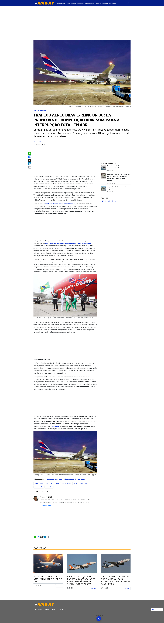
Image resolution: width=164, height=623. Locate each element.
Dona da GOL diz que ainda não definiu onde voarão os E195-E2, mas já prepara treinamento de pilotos (81, 580)
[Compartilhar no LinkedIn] (112, 201)
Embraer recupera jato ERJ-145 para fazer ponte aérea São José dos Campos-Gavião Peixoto (118, 177)
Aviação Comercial (40, 111)
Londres (57, 483)
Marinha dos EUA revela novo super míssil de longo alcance (117, 167)
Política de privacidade (58, 609)
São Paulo (49, 483)
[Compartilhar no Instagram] (109, 201)
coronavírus (49, 487)
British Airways (39, 483)
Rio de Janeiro (66, 483)
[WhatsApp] (30, 153)
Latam (75, 483)
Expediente (37, 609)
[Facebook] (30, 157)
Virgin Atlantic (84, 483)
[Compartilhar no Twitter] (105, 201)
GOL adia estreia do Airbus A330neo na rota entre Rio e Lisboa (47, 579)
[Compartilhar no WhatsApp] (116, 201)
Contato (46, 609)
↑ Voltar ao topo (157, 610)
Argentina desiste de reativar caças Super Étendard (117, 188)
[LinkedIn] (30, 163)
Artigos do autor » (46, 505)
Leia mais (59, 586)
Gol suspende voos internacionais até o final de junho (65, 479)
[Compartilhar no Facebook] (102, 201)
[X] (30, 160)
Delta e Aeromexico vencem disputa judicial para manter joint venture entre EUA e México (115, 580)
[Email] (30, 167)
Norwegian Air (39, 487)
